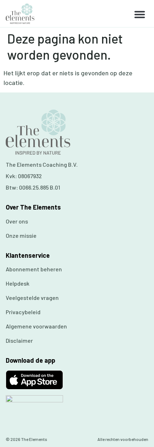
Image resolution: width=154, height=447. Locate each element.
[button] (139, 14)
